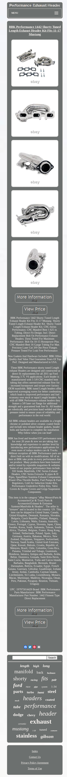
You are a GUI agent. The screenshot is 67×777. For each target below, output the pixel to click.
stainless (26, 735)
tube (16, 707)
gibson (47, 736)
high (36, 666)
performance (40, 705)
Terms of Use (35, 768)
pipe (36, 687)
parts (18, 691)
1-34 (54, 686)
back (40, 672)
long (46, 666)
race (28, 686)
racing (34, 680)
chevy (31, 715)
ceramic (22, 723)
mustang (20, 728)
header (48, 713)
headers (32, 698)
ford (17, 685)
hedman (51, 673)
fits (44, 678)
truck (17, 700)
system (44, 687)
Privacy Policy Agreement (35, 762)
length (24, 666)
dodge (18, 714)
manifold (23, 671)
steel (52, 691)
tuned (43, 729)
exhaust (41, 721)
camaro (54, 730)
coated (50, 699)
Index (35, 751)
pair (54, 679)
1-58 (34, 731)
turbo (30, 692)
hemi (41, 692)
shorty (20, 678)
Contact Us (35, 757)
